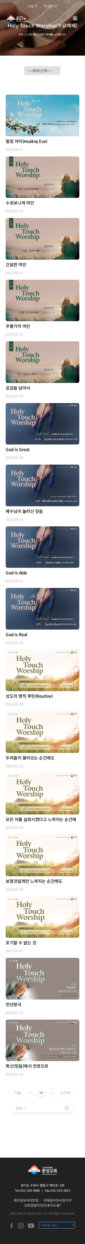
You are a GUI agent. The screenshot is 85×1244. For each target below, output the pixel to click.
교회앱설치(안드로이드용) (42, 1205)
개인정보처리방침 (25, 1200)
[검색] (66, 1108)
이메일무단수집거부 (57, 1200)
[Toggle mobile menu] (75, 18)
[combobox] (21, 1108)
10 (41, 1092)
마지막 (65, 1092)
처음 (17, 1092)
